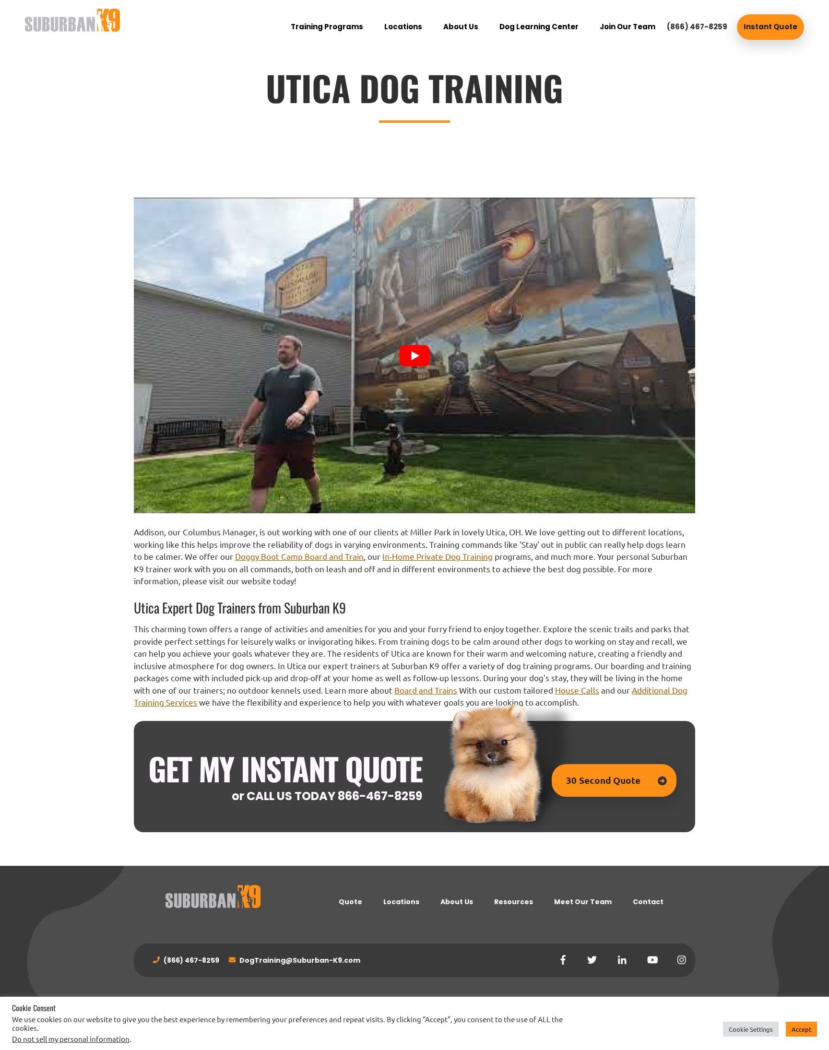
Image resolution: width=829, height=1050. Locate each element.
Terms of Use (325, 1006)
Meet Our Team (583, 902)
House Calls (577, 690)
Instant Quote (770, 27)
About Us (456, 902)
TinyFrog (556, 1006)
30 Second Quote (603, 780)
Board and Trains (425, 690)
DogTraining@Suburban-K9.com (299, 960)
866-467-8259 (380, 796)
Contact (648, 902)
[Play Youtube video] (414, 355)
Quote (350, 902)
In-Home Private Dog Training (437, 556)
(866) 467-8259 (697, 27)
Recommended (372, 1006)
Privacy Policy (280, 1006)
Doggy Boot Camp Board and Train (299, 556)
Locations (401, 902)
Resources (513, 902)
